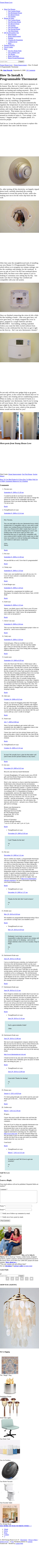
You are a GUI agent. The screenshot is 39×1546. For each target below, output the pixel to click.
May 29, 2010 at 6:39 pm (16, 930)
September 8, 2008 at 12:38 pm (14, 557)
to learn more (23, 1266)
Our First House (27, 474)
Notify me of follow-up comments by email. (16, 1213)
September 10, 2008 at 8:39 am (14, 660)
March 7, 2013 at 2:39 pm (12, 1111)
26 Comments (30, 70)
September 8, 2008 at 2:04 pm (13, 624)
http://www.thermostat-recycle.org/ (15, 1054)
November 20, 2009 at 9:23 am (14, 768)
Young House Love (6, 2)
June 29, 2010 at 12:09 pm (16, 1071)
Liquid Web (19, 1543)
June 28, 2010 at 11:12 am (12, 990)
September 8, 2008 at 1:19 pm (13, 570)
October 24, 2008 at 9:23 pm (13, 699)
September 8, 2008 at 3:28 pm (13, 639)
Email (2, 1209)
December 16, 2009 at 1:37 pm (18, 892)
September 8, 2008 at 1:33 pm (13, 605)
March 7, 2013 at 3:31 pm (16, 1152)
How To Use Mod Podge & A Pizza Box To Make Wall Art (19, 479)
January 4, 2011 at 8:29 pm (12, 1093)
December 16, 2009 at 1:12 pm (14, 855)
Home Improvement (20, 65)
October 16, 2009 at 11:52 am (13, 748)
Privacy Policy (33, 1540)
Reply (6, 506)
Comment (3, 1189)
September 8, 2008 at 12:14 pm (14, 513)
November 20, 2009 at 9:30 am (18, 833)
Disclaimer (23, 1540)
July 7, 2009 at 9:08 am (11, 722)
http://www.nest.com (10, 1133)
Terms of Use (4, 1541)
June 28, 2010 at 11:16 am (16, 1018)
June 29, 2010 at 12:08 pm (12, 1038)
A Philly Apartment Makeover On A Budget (14, 481)
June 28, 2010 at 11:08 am (12, 959)
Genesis (29, 1541)
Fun (12, 1541)
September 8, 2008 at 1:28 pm (13, 588)
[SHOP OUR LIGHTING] (19, 1348)
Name (2, 1206)
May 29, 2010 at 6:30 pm (12, 914)
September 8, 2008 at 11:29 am (14, 492)
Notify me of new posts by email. (12, 1217)
